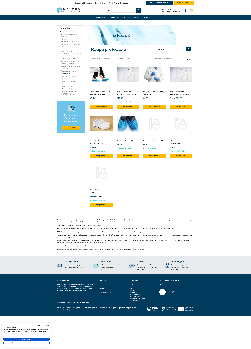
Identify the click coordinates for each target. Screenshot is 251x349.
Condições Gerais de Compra (137, 298)
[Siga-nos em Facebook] (162, 284)
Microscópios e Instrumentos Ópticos (70, 67)
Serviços (114, 17)
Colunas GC (103, 288)
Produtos (100, 17)
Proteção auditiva (68, 84)
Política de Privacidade (135, 294)
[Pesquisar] (138, 10)
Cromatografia (65, 51)
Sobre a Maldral (134, 286)
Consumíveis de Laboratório (70, 49)
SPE (101, 290)
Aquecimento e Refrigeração (70, 41)
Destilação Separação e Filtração (71, 54)
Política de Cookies (134, 296)
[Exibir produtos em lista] (190, 59)
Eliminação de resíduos (69, 76)
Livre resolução (135, 300)
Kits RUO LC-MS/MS (67, 94)
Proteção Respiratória (69, 81)
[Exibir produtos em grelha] (187, 59)
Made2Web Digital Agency (82, 302)
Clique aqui (70, 127)
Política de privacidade (43, 326)
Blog (136, 17)
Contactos (146, 17)
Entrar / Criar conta (173, 12)
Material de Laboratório (67, 32)
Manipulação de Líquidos (69, 61)
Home (61, 23)
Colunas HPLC (104, 286)
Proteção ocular (67, 86)
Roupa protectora (68, 89)
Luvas (64, 78)
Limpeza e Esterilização (68, 58)
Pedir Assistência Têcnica (159, 3)
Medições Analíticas (67, 64)
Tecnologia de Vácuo (67, 91)
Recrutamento (133, 292)
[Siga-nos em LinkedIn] (160, 284)
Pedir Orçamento (183, 3)
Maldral (127, 17)
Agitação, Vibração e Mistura (70, 34)
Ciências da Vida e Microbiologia (71, 44)
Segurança (64, 73)
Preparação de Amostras (69, 71)
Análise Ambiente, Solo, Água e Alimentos (71, 38)
